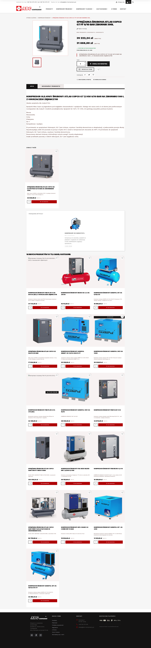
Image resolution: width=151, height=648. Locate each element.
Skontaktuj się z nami (58, 634)
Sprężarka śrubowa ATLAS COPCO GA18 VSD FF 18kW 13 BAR (41, 469)
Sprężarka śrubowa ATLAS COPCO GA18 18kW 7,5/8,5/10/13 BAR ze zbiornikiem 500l (41, 529)
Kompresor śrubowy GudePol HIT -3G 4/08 (108, 528)
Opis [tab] (32, 86)
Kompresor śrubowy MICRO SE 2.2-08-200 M (75, 293)
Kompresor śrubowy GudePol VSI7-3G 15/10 (75, 411)
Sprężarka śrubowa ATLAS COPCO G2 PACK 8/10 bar (42, 352)
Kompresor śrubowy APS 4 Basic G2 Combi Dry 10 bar (74, 528)
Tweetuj (89, 74)
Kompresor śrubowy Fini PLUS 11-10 (107, 410)
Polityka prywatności (57, 625)
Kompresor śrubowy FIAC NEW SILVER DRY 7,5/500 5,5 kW (75, 469)
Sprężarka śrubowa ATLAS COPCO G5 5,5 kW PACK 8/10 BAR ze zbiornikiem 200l (41, 188)
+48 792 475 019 (32, 2)
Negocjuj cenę (85, 69)
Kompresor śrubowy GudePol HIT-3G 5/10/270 (108, 293)
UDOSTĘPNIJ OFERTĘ (84, 79)
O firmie (54, 629)
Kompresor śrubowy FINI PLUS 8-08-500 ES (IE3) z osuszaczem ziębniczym (42, 293)
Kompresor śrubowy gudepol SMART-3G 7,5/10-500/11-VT (72, 352)
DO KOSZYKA (45, 201)
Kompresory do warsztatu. (75, 233)
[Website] (31, 635)
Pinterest (93, 74)
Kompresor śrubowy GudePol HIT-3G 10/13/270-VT (42, 586)
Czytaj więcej (68, 246)
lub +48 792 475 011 (43, 2)
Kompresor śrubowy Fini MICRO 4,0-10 (108, 468)
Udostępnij (85, 74)
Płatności (54, 622)
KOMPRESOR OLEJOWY (39, 96)
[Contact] (36, 635)
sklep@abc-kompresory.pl (68, 2)
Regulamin (55, 627)
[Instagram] (40, 635)
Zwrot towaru (56, 632)
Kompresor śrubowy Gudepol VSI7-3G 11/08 (108, 352)
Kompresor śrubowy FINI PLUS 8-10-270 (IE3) (41, 411)
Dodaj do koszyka (98, 64)
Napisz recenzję (82, 28)
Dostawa (54, 620)
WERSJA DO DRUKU (99, 79)
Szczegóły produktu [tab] (51, 86)
